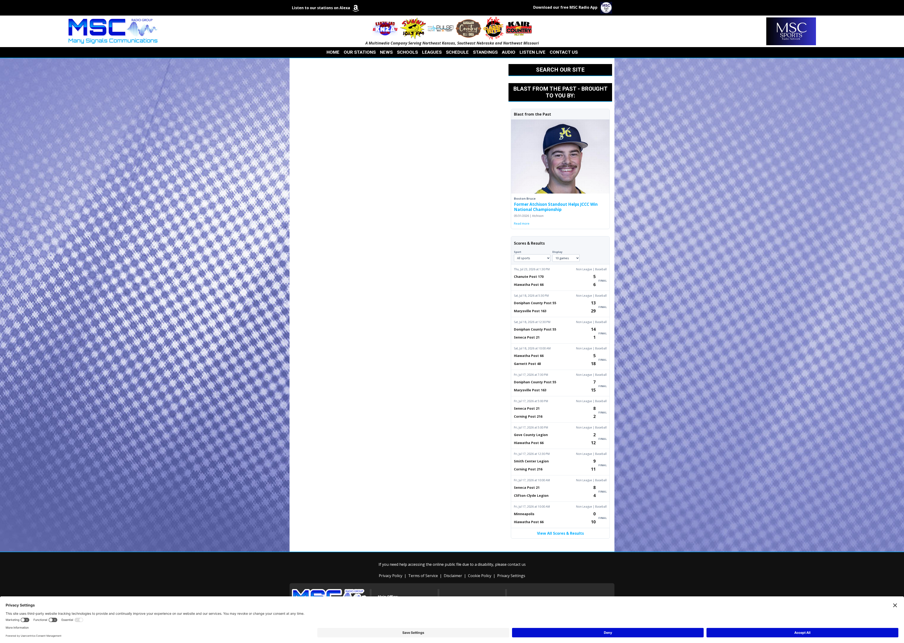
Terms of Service (423, 575)
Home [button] (333, 52)
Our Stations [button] (360, 52)
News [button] (386, 52)
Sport (517, 252)
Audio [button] (508, 52)
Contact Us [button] (564, 52)
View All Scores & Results (560, 533)
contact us (517, 564)
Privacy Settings (511, 575)
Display (557, 252)
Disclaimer (453, 575)
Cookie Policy (479, 575)
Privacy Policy (390, 575)
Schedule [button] (457, 52)
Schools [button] (407, 52)
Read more (521, 223)
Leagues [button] (432, 52)
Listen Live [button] (532, 52)
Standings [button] (485, 52)
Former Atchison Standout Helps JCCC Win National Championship (556, 207)
